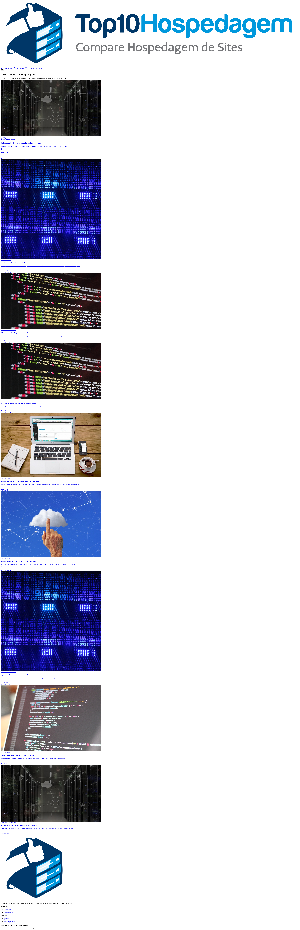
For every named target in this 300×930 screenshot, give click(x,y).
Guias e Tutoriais (8, 911)
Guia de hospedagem (20, 68)
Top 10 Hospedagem (7, 68)
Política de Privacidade (9, 921)
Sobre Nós (6, 918)
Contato (40, 68)
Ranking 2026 (7, 909)
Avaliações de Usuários (9, 912)
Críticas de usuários (32, 68)
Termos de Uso (7, 922)
